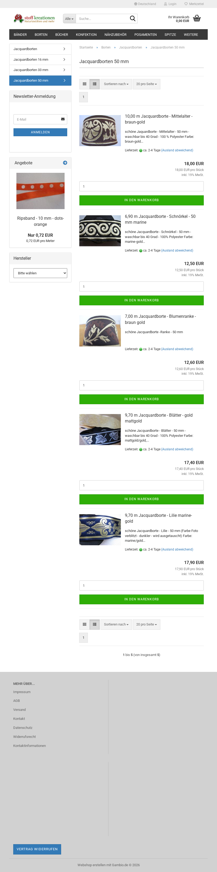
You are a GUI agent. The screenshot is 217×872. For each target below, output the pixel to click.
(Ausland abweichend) (177, 150)
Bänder (20, 35)
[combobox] (116, 84)
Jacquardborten (25, 49)
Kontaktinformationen (29, 746)
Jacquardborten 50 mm (30, 80)
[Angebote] (65, 163)
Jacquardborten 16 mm (30, 59)
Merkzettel (196, 4)
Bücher (61, 35)
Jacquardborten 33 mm (30, 70)
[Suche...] (133, 19)
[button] (145, 4)
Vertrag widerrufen (37, 849)
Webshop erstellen (92, 865)
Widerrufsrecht (24, 737)
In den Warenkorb (141, 200)
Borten (41, 35)
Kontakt (19, 719)
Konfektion (86, 35)
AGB (16, 701)
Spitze (170, 35)
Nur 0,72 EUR (40, 235)
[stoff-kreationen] (34, 18)
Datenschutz (22, 728)
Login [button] (172, 4)
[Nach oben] (202, 864)
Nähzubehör (115, 35)
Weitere (191, 35)
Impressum (21, 692)
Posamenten (145, 35)
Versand (19, 710)
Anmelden (40, 132)
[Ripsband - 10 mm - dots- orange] (40, 191)
